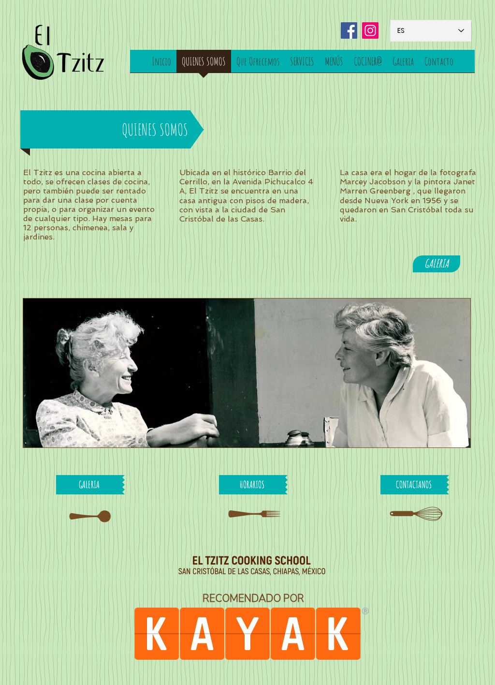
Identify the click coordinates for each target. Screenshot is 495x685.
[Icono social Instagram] (370, 30)
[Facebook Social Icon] (349, 30)
